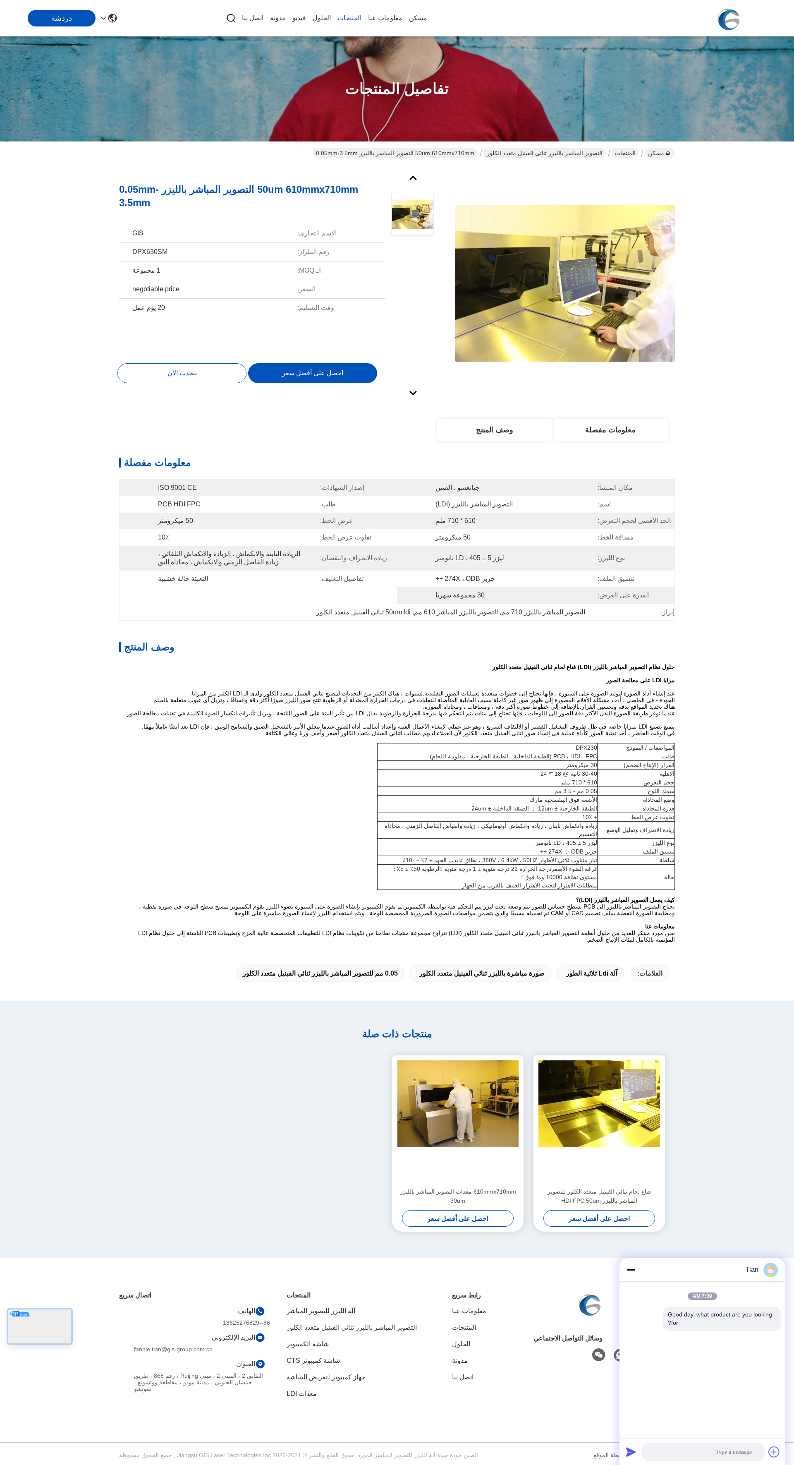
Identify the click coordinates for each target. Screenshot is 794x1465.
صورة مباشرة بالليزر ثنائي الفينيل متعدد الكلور (482, 973)
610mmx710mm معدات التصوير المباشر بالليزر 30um (458, 1196)
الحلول (322, 18)
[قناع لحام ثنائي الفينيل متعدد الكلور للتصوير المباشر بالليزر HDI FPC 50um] (599, 1121)
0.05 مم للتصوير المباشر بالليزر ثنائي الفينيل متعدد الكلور (320, 973)
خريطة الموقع (610, 1455)
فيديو (299, 18)
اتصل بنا (252, 18)
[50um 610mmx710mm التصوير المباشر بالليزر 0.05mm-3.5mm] (565, 283)
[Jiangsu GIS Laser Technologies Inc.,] (727, 18)
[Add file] (774, 1452)
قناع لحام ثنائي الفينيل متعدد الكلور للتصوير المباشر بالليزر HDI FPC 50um (599, 1196)
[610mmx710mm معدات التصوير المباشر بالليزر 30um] (458, 1121)
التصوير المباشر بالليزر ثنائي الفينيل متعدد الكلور (545, 153)
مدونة (278, 18)
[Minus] (631, 1270)
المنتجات (349, 18)
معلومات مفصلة (610, 430)
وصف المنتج (494, 430)
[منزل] (588, 1313)
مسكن (418, 18)
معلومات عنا (385, 18)
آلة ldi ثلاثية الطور (591, 973)
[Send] (631, 1452)
